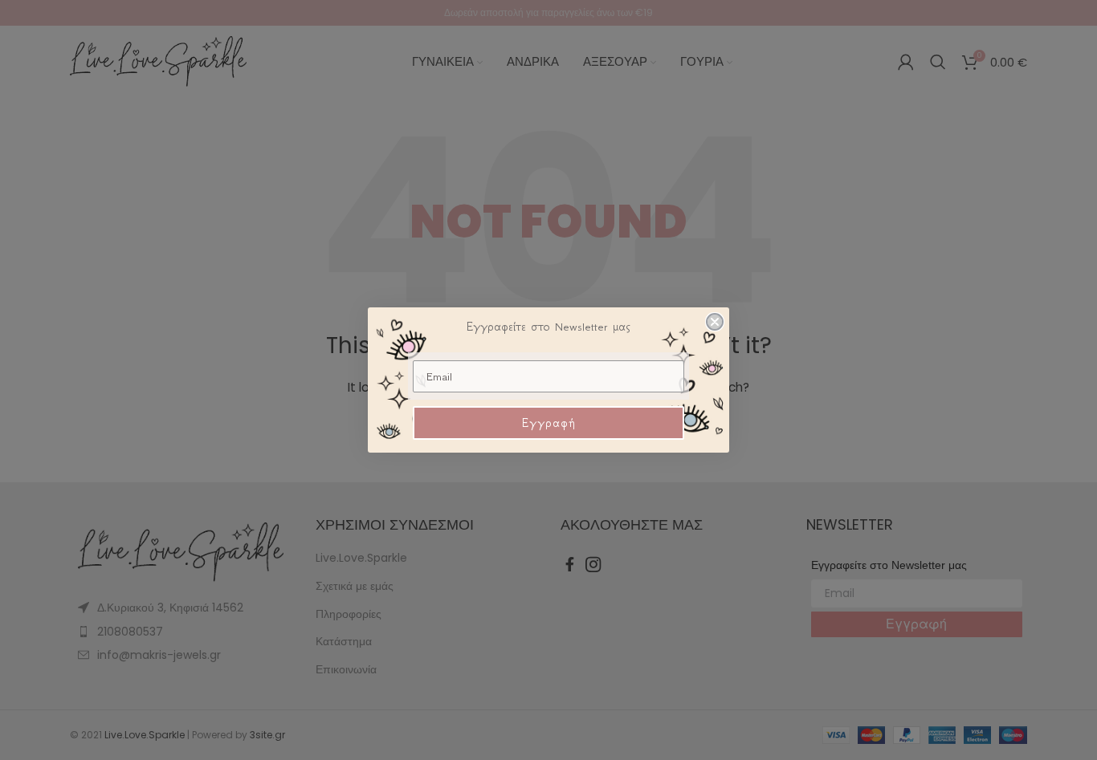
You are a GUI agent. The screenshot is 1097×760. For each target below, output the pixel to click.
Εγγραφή (549, 423)
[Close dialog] (715, 322)
